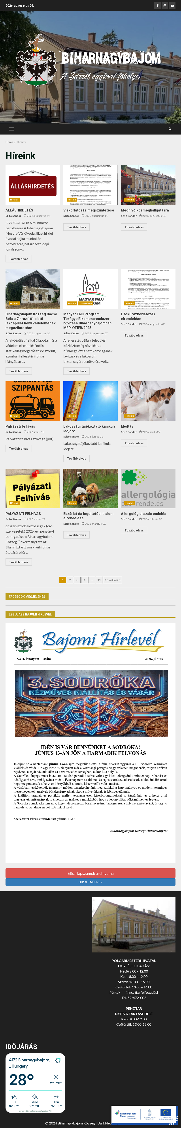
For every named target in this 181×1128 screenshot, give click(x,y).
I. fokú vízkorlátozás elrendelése (148, 289)
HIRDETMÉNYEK (91, 882)
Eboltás (148, 401)
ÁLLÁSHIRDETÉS (33, 185)
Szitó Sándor (13, 215)
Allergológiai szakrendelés (148, 488)
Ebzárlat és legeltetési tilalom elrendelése (90, 488)
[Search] (170, 129)
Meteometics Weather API (40, 1111)
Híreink (14, 199)
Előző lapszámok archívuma (91, 873)
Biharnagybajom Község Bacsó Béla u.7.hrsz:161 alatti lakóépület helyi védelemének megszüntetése (33, 289)
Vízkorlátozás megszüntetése (90, 185)
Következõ (112, 580)
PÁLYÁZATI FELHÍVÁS (33, 488)
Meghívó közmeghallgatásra (148, 185)
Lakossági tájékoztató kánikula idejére (90, 401)
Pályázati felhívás (33, 401)
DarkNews (105, 1123)
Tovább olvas (18, 259)
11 (99, 580)
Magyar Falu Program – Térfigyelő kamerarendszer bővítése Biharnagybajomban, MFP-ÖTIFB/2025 (90, 289)
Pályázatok (86, 303)
